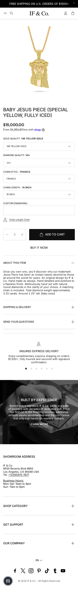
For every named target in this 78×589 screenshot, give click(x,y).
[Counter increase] (22, 234)
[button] (5, 13)
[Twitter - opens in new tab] (23, 570)
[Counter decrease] (7, 234)
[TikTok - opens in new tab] (47, 570)
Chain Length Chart (19, 219)
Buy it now (39, 248)
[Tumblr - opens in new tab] (55, 570)
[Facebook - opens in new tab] (15, 570)
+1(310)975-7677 (18, 474)
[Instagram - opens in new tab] (31, 570)
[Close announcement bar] (74, 3)
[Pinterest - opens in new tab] (39, 570)
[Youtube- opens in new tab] (63, 570)
